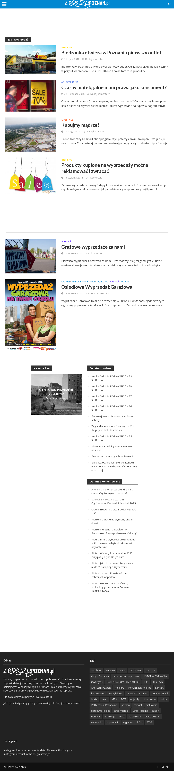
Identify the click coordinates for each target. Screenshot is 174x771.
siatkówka (151, 705)
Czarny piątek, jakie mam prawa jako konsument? (114, 87)
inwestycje (97, 682)
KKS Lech (157, 682)
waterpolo (96, 722)
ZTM (149, 722)
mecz (105, 699)
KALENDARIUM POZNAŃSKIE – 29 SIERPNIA (56, 391)
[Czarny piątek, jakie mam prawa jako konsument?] (30, 95)
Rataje (124, 281)
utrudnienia (135, 716)
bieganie (110, 670)
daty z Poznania (100, 676)
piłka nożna (149, 699)
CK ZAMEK (136, 670)
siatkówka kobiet (100, 710)
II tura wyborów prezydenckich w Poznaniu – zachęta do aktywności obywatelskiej (113, 543)
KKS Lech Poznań (101, 687)
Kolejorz (119, 687)
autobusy (96, 670)
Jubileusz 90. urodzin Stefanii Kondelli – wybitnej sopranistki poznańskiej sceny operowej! (114, 466)
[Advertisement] (87, 19)
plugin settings (42, 754)
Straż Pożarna (140, 710)
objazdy (134, 699)
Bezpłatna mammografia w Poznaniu (112, 456)
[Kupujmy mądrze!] (30, 134)
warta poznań (152, 716)
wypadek (128, 722)
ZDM (140, 722)
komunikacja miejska (139, 687)
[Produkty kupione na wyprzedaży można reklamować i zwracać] (30, 175)
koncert (159, 687)
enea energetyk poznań (126, 676)
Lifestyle (67, 119)
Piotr (94, 539)
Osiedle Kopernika (83, 281)
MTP (123, 699)
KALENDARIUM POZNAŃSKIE (123, 682)
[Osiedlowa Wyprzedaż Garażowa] (30, 315)
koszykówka (115, 693)
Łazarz (65, 281)
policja (163, 699)
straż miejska (121, 710)
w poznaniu (113, 722)
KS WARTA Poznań (136, 693)
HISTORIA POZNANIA (155, 676)
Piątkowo (102, 281)
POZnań (66, 241)
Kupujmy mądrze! (80, 125)
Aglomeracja (69, 82)
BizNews (66, 47)
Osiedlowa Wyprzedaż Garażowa (96, 287)
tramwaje (110, 716)
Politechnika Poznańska (104, 705)
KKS (146, 682)
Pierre (95, 519)
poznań (125, 705)
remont (138, 705)
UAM (122, 716)
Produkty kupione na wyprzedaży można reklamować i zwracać (104, 168)
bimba (122, 670)
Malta (94, 699)
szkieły (155, 710)
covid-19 (150, 670)
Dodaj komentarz (95, 59)
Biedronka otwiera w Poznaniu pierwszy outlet (111, 52)
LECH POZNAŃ (160, 693)
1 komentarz (95, 177)
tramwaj (95, 716)
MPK (114, 699)
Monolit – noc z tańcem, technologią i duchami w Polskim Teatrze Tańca (110, 587)
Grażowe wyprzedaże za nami (93, 247)
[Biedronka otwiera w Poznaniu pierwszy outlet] (30, 59)
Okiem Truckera (100, 509)
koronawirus (98, 693)
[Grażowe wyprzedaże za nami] (30, 256)
